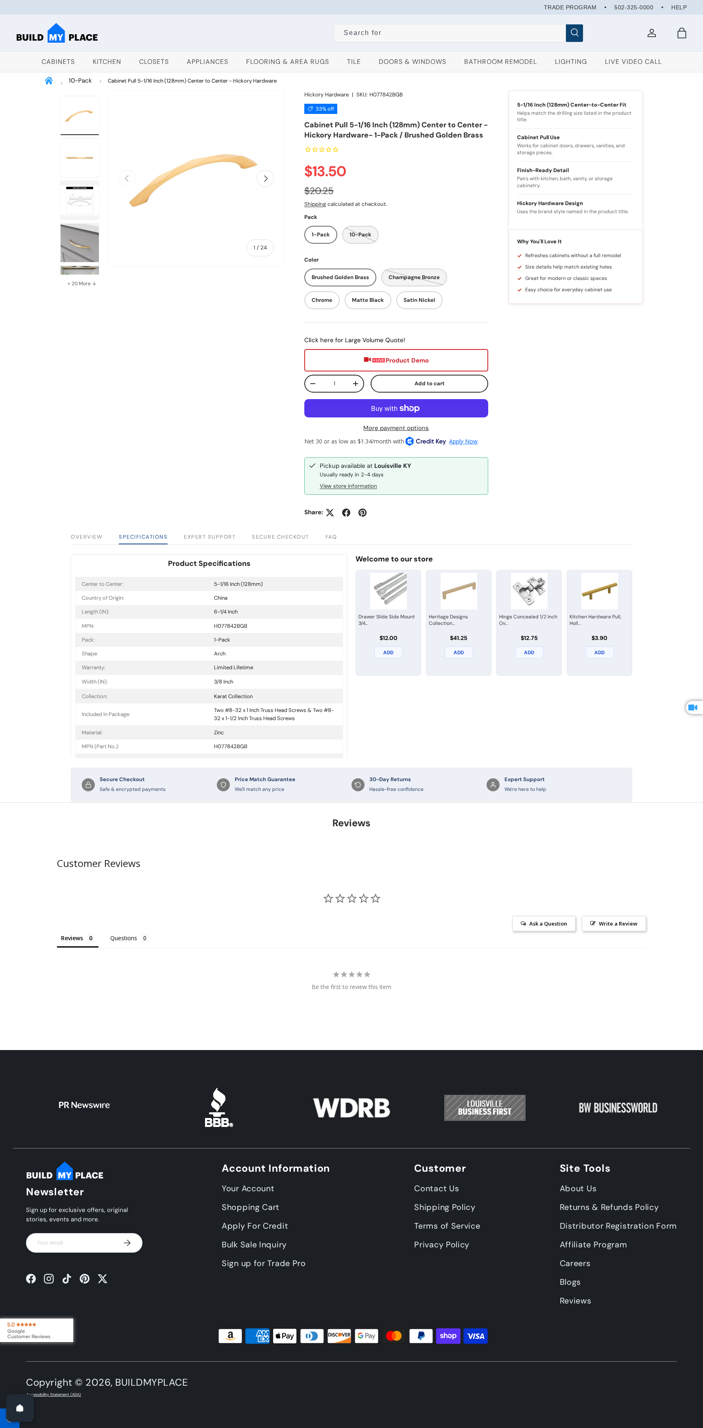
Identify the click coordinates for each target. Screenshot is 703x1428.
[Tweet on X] (330, 512)
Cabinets (58, 61)
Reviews (576, 1300)
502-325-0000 (633, 7)
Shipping (315, 204)
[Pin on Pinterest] (362, 512)
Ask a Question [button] (548, 923)
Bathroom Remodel (500, 61)
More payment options (396, 428)
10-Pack (80, 80)
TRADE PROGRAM (570, 7)
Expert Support (210, 536)
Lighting (571, 61)
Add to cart (430, 383)
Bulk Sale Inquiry (254, 1244)
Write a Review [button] (618, 923)
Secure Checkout (280, 536)
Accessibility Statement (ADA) (53, 1394)
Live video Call (633, 61)
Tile (354, 61)
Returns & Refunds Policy (609, 1207)
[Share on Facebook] (346, 512)
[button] (682, 33)
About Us (578, 1188)
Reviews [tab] (72, 938)
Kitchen (107, 61)
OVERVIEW (87, 536)
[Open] (20, 1408)
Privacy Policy (441, 1244)
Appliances (207, 61)
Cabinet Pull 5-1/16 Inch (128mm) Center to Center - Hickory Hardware (192, 80)
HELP (679, 7)
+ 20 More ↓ (82, 283)
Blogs (570, 1282)
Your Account (248, 1188)
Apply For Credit (255, 1226)
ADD (388, 652)
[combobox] (458, 33)
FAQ (331, 536)
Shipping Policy (445, 1207)
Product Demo (407, 360)
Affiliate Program (593, 1244)
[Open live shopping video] (694, 707)
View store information (348, 486)
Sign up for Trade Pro (264, 1263)
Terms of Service (447, 1226)
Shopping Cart (250, 1207)
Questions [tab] (123, 938)
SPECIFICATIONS (143, 536)
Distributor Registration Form (618, 1226)
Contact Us (436, 1188)
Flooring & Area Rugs (287, 61)
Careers (575, 1263)
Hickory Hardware (326, 94)
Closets (154, 61)
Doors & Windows (412, 61)
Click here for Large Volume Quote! (354, 340)
